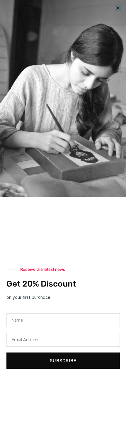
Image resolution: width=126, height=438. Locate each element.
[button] (118, 8)
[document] (63, 219)
